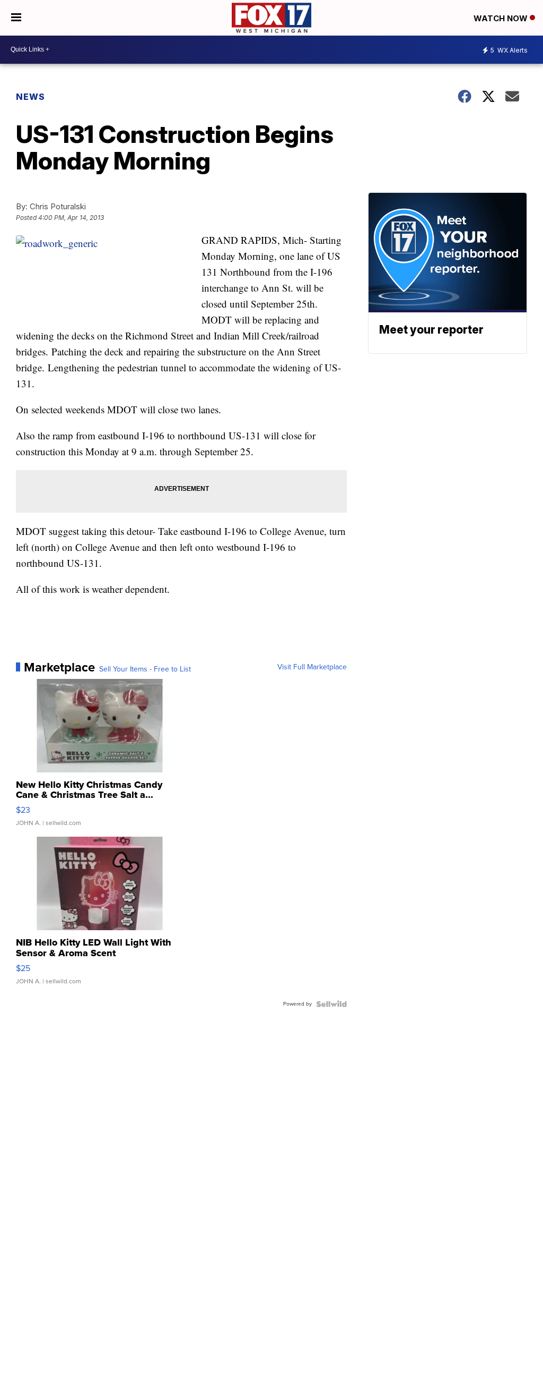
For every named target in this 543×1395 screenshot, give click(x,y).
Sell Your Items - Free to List (145, 669)
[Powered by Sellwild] (331, 1004)
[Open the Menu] (16, 18)
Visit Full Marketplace (312, 667)
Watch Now (502, 18)
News (30, 96)
